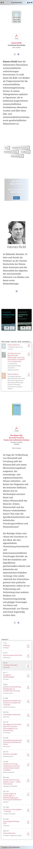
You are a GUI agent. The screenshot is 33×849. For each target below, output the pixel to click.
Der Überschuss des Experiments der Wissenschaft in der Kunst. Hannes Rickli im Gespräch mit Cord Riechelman (16, 357)
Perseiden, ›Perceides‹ (10, 754)
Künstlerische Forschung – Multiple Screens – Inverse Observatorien (11, 781)
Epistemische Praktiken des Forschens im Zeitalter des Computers (12, 702)
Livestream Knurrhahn (10, 665)
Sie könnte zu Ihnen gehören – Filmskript (12, 810)
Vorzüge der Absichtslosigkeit (8, 676)
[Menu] (1, 2)
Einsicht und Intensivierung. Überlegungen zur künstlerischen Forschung (12, 688)
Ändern (16, 198)
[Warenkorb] (31, 2)
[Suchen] (3, 2)
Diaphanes (16, 2)
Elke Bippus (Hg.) (16, 435)
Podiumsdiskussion (14, 344)
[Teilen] (18, 54)
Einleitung (6, 645)
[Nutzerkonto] (28, 2)
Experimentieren (13, 374)
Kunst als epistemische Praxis (12, 655)
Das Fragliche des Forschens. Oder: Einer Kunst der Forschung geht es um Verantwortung (12, 727)
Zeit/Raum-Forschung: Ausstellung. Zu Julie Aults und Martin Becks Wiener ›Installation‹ (11, 767)
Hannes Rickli (16, 43)
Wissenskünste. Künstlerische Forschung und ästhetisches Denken (12, 742)
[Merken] (14, 54)
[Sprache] (29, 2)
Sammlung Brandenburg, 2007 (11, 822)
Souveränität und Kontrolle (11, 714)
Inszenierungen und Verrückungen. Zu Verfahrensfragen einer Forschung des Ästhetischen (12, 796)
